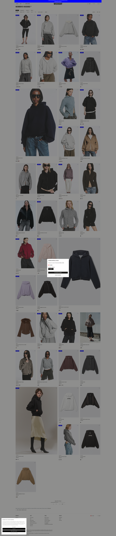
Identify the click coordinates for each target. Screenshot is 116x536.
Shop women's (56, 1)
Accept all (14, 528)
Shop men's (60, 1)
